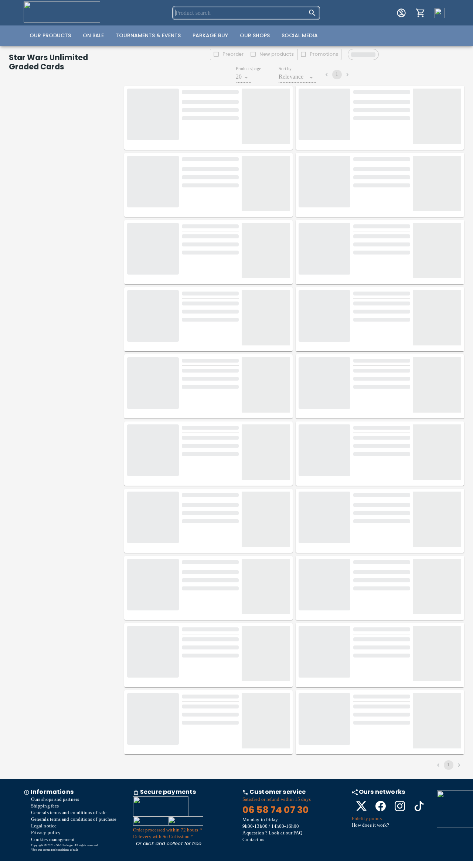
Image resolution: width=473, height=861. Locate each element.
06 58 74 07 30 (275, 809)
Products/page (248, 68)
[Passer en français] (439, 13)
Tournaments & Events (148, 35)
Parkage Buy (210, 35)
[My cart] (420, 13)
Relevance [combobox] (291, 76)
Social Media (300, 35)
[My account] (401, 13)
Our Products (50, 35)
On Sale (93, 35)
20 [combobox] (239, 76)
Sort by (285, 68)
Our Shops (255, 35)
